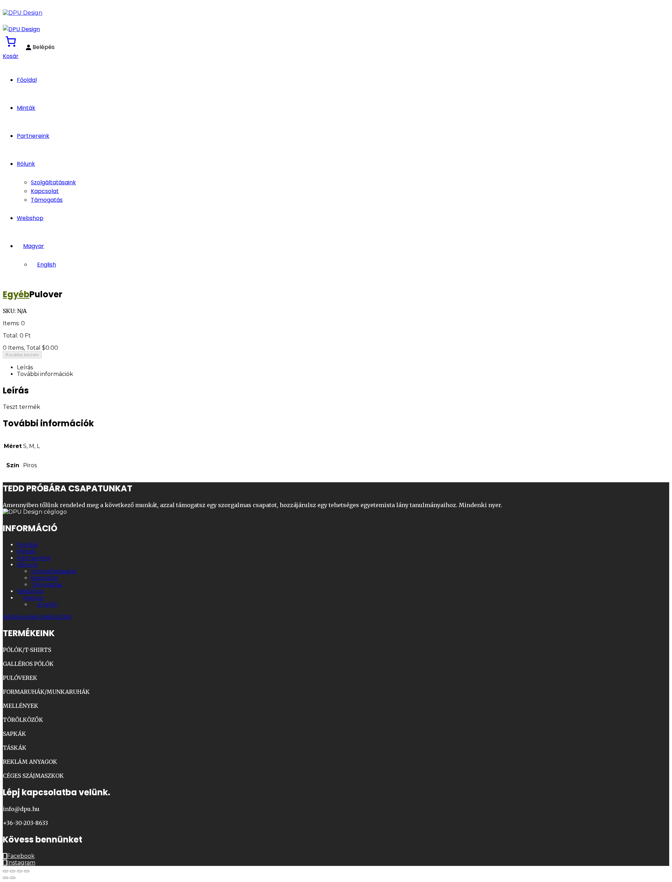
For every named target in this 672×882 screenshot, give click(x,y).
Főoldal (27, 80)
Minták (26, 108)
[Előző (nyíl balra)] (5, 878)
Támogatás (47, 200)
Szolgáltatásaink (53, 182)
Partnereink (33, 136)
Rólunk (26, 164)
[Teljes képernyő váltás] (12, 871)
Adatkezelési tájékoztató (37, 616)
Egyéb (16, 294)
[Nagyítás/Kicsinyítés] (5, 871)
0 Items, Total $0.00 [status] (30, 347)
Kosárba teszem (22, 354)
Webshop (30, 218)
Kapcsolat (45, 191)
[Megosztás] (19, 871)
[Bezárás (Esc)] (26, 871)
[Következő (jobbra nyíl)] (12, 878)
